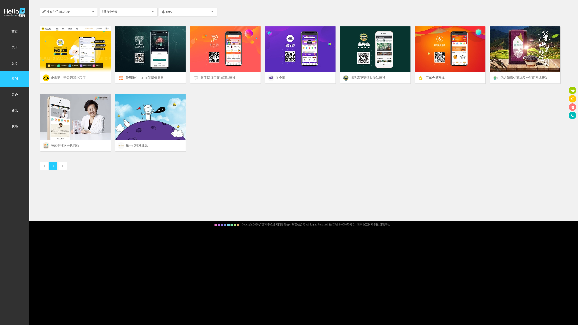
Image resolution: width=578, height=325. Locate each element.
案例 (15, 79)
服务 (15, 63)
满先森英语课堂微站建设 (368, 77)
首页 (15, 31)
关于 (15, 47)
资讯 (15, 110)
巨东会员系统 (435, 77)
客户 (15, 94)
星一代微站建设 (137, 145)
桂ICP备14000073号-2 (341, 224)
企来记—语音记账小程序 (68, 77)
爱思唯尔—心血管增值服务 (145, 77)
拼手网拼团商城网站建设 (218, 77)
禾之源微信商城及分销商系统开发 (524, 77)
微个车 (280, 77)
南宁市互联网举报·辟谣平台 (373, 224)
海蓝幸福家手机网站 (65, 145)
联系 (15, 126)
